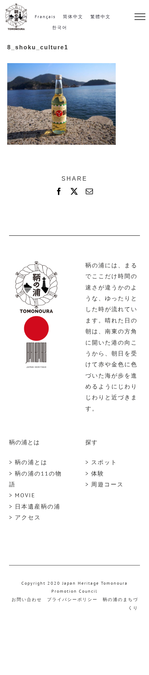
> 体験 (94, 473)
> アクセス (25, 517)
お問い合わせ (27, 599)
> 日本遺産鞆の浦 (34, 506)
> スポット (101, 462)
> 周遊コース (104, 484)
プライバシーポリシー (72, 599)
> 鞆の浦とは (28, 462)
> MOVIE (22, 495)
